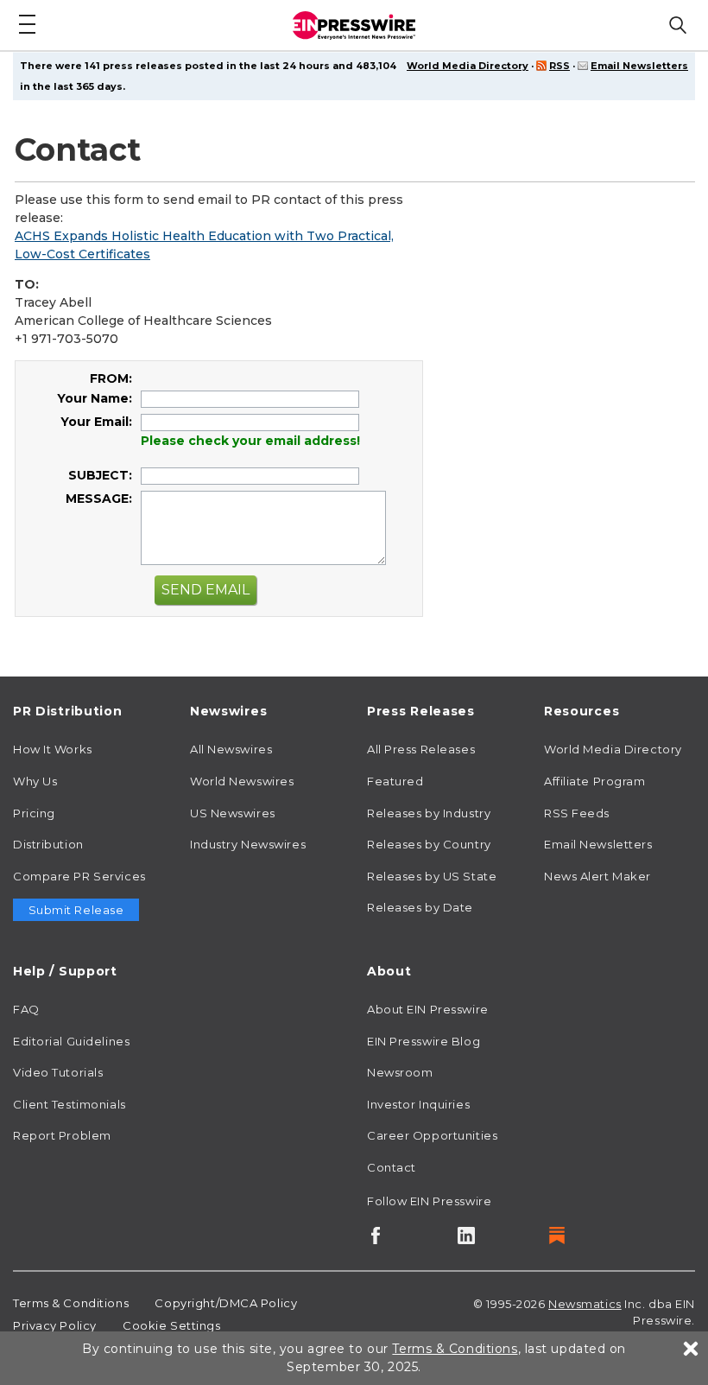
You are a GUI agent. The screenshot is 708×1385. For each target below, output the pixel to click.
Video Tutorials (58, 1072)
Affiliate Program (595, 781)
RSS (559, 66)
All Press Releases (421, 749)
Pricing (34, 813)
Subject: (100, 475)
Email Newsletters (639, 66)
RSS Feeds (577, 813)
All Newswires (231, 749)
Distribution (48, 844)
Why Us (35, 781)
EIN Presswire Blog (423, 1041)
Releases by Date (420, 907)
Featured (395, 781)
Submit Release (76, 910)
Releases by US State (431, 876)
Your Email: (96, 421)
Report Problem (62, 1135)
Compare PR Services (79, 876)
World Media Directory (467, 66)
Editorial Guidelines (71, 1041)
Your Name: (94, 398)
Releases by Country (429, 844)
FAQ (26, 1009)
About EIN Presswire (428, 1009)
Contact (391, 1167)
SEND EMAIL (205, 589)
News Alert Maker (597, 876)
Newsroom (400, 1072)
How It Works (52, 749)
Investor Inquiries (418, 1104)
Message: (99, 498)
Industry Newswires (248, 844)
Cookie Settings (171, 1325)
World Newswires (242, 781)
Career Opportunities (432, 1135)
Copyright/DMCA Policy (226, 1303)
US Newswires (232, 813)
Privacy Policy (55, 1325)
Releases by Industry (428, 813)
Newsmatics (585, 1304)
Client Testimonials (69, 1104)
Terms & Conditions (71, 1303)
